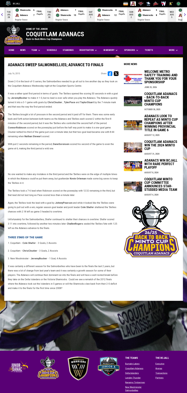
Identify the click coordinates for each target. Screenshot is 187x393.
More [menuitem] (174, 50)
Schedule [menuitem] (52, 50)
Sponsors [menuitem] (131, 50)
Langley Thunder (133, 378)
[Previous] (2, 14)
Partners (159, 378)
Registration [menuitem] (89, 50)
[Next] (184, 14)
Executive (159, 364)
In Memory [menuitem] (110, 50)
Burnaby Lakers (132, 364)
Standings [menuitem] (68, 50)
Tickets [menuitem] (149, 50)
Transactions (161, 373)
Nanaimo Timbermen (135, 382)
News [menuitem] (23, 50)
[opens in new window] (151, 256)
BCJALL (13, 4)
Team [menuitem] (36, 50)
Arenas (158, 368)
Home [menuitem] (11, 50)
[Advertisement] (63, 160)
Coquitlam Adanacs (134, 368)
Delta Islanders (132, 373)
